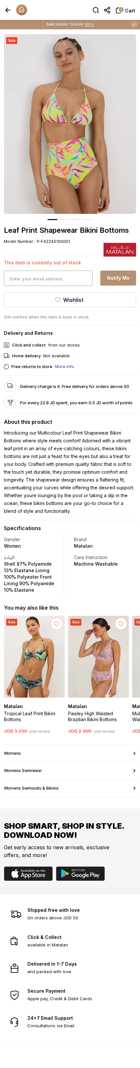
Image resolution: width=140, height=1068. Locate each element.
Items (89, 24)
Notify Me (118, 278)
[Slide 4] (87, 219)
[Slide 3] (76, 219)
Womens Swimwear (23, 770)
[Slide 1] (52, 219)
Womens (12, 753)
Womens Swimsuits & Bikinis (31, 788)
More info (64, 366)
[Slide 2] (64, 219)
